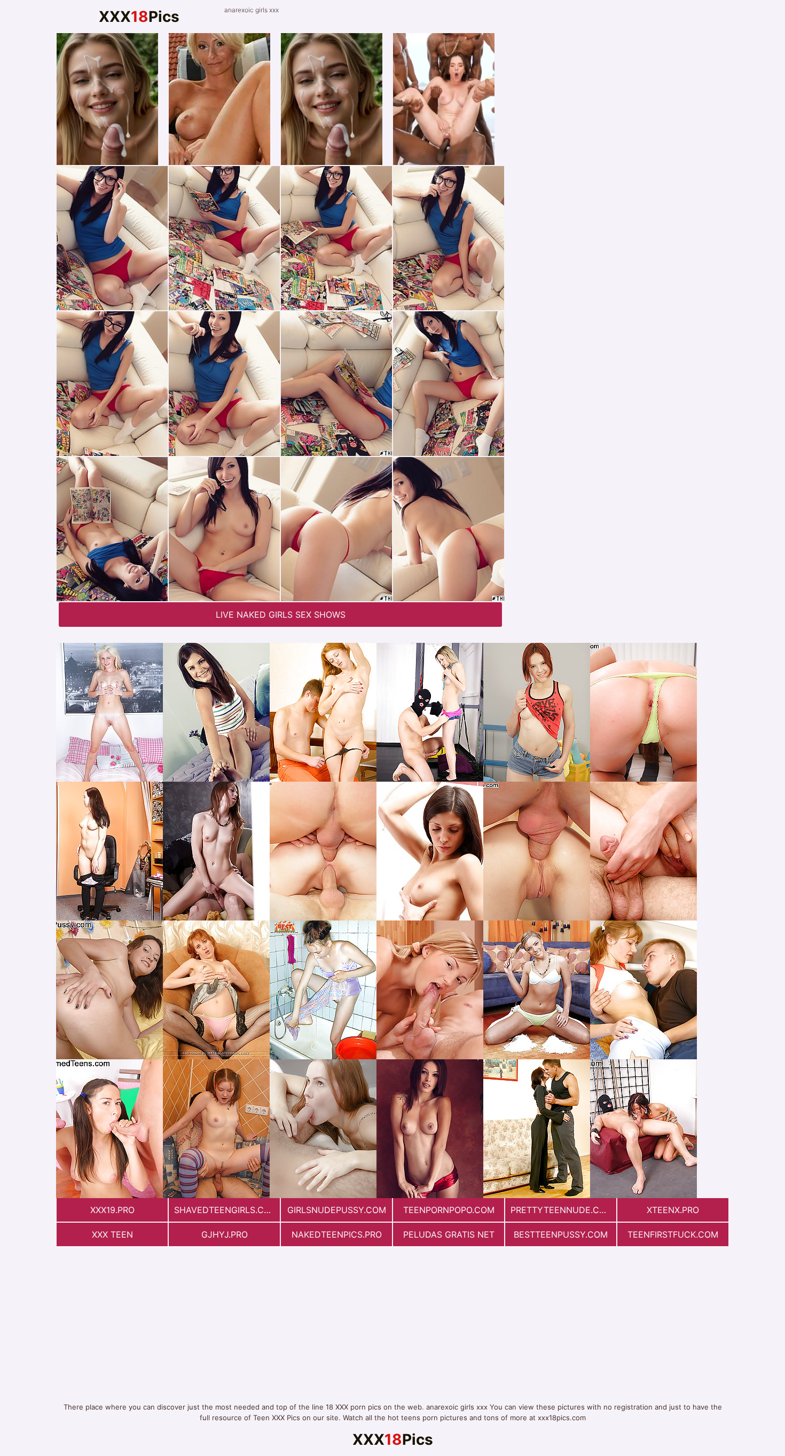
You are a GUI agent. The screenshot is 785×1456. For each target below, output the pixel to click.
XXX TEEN (112, 1234)
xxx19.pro (112, 1210)
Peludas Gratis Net (448, 1234)
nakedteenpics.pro (337, 1234)
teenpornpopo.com (448, 1210)
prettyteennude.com (562, 1210)
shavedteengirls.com (226, 1210)
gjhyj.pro (224, 1234)
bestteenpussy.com (561, 1234)
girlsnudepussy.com (336, 1210)
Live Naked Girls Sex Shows (281, 614)
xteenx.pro (673, 1210)
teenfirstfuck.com (672, 1234)
